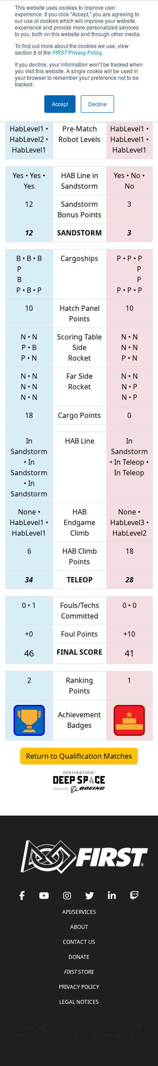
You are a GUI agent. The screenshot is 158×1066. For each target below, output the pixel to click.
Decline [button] (97, 104)
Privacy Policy (76, 52)
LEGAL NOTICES (79, 1002)
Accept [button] (60, 104)
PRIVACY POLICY (79, 987)
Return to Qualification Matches (79, 756)
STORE (79, 972)
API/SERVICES (79, 912)
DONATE (79, 957)
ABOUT (79, 927)
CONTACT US (79, 942)
